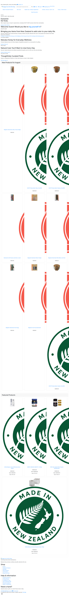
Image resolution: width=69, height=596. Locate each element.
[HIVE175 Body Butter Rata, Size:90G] (34, 126)
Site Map (24, 592)
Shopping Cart (47, 6)
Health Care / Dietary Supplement (31, 9)
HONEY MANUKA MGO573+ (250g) (34, 467)
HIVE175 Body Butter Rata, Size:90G (34, 188)
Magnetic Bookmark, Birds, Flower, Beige (12, 129)
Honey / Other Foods (62, 9)
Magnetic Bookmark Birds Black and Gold (56, 257)
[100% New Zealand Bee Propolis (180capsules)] (56, 432)
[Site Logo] (8, 7)
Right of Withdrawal (7, 584)
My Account (15, 590)
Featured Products (6, 567)
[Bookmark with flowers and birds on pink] (12, 225)
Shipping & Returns (7, 577)
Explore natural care (5, 52)
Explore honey (4, 44)
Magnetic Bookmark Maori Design (34, 257)
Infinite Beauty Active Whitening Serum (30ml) (12, 467)
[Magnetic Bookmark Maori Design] (34, 225)
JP (52, 6)
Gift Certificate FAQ (7, 581)
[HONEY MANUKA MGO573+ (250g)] (34, 432)
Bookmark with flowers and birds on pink (12, 257)
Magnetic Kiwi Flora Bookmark (34, 327)
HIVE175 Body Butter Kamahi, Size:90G (57, 386)
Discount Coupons (7, 582)
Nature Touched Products (8, 9)
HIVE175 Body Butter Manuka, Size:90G (57, 188)
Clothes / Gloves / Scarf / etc (48, 9)
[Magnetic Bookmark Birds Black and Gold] (56, 225)
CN (53, 6)
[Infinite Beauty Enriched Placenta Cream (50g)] (34, 511)
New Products (6, 570)
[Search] (32, 7)
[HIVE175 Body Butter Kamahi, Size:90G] (56, 324)
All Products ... (6, 571)
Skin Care (19, 9)
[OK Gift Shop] (6, 558)
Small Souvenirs (34, 12)
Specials (4, 569)
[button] (6, 20)
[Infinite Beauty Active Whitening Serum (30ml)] (12, 432)
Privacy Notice (6, 579)
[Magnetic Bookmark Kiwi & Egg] (12, 295)
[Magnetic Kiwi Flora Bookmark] (34, 295)
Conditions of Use (6, 580)
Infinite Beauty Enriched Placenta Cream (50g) (34, 546)
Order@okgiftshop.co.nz (6, 590)
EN (51, 6)
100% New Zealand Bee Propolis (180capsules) (56, 467)
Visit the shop (4, 60)
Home (36, 6)
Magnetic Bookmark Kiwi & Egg (12, 327)
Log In (40, 6)
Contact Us (20, 4)
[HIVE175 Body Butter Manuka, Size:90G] (56, 126)
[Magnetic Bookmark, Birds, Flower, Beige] (12, 97)
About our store (6, 573)
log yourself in (34, 27)
